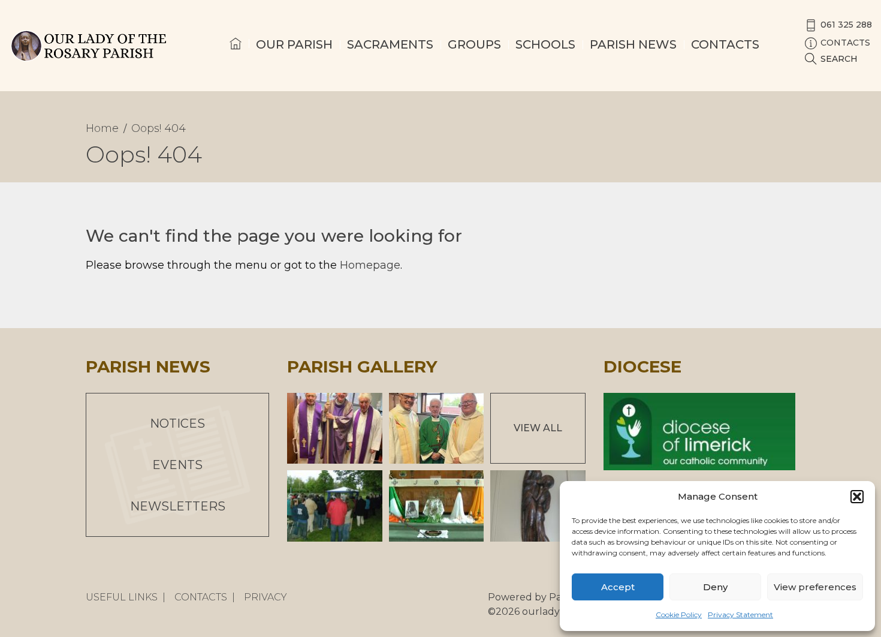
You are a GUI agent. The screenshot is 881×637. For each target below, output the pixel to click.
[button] (857, 497)
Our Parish (294, 44)
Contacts (725, 44)
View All (538, 428)
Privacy (265, 597)
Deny (715, 587)
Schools (545, 44)
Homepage (370, 265)
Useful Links (122, 597)
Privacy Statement (740, 614)
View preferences (815, 587)
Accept (618, 587)
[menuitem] (236, 54)
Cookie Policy (679, 614)
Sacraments (390, 44)
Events (177, 465)
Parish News (633, 44)
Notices (177, 423)
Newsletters (177, 506)
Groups (474, 44)
